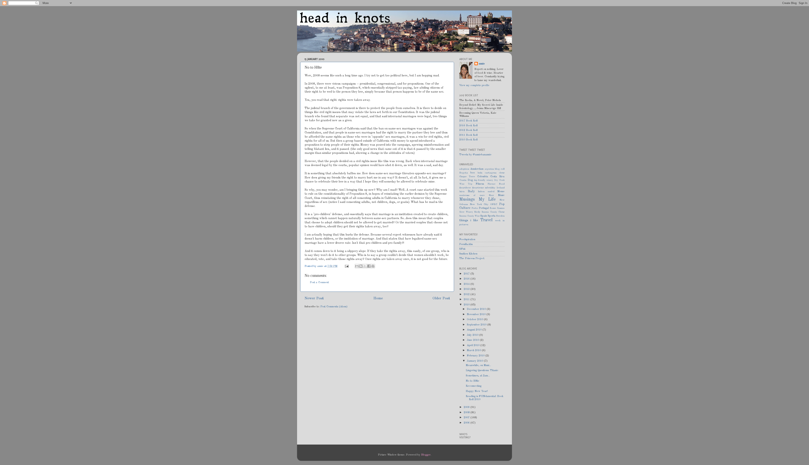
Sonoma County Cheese (493, 212)
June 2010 (473, 340)
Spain (483, 216)
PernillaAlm (466, 244)
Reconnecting (473, 386)
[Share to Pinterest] (373, 266)
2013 (467, 289)
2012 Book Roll (468, 130)
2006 (467, 422)
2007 (467, 417)
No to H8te (472, 381)
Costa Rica (497, 176)
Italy (471, 191)
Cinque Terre (467, 176)
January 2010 (475, 361)
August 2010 (474, 329)
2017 (467, 273)
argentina (489, 169)
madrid (491, 192)
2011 (467, 299)
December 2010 (477, 309)
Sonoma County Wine (469, 216)
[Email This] (357, 266)
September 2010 (477, 324)
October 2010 (475, 319)
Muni (491, 195)
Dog (470, 180)
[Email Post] (347, 266)
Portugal (484, 208)
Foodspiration (467, 239)
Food (502, 184)
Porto (474, 208)
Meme (501, 191)
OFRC (493, 204)
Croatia (462, 180)
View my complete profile (474, 85)
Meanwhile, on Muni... (478, 365)
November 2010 (476, 314)
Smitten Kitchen (468, 253)
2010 (467, 304)
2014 (467, 284)
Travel (486, 220)
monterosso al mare (472, 195)
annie (320, 266)
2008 (467, 412)
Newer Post (314, 298)
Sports (491, 216)
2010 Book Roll (468, 139)
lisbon (481, 191)
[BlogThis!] (361, 266)
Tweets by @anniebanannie (475, 154)
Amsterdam (477, 169)
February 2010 (476, 355)
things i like (468, 220)
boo (472, 172)
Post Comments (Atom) (333, 306)
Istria (462, 192)
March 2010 (474, 350)
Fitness (480, 184)
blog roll (500, 169)
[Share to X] (365, 266)
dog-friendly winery (483, 180)
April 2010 (473, 345)
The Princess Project (471, 258)
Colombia (482, 176)
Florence (491, 184)
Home (378, 298)
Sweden (500, 216)
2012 (467, 294)
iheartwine (478, 188)
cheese (502, 173)
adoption (464, 169)
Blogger (426, 454)
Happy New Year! (477, 391)
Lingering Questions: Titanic (482, 370)
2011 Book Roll (468, 135)
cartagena (491, 173)
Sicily (477, 212)
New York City (479, 204)
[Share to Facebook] (369, 266)
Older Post (441, 298)
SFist (462, 249)
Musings (467, 199)
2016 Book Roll (468, 125)
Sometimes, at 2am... (478, 375)
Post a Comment (319, 282)
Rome (493, 208)
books (480, 173)
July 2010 (473, 335)
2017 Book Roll (468, 120)
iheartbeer (465, 188)
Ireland (501, 188)
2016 (467, 278)
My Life (487, 199)
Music (501, 195)
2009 (467, 407)
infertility (490, 188)
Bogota (463, 173)
